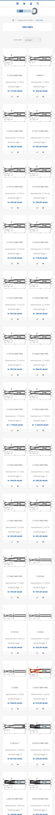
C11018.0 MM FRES (40, 298)
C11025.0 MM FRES (40, 409)
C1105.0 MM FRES (40, 465)
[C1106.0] (15, 505)
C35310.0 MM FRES (40, 743)
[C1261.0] (40, 672)
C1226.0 (40, 632)
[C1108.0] (15, 561)
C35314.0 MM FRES (40, 799)
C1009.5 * (40, 75)
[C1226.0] (40, 617)
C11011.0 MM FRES (40, 131)
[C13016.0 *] (15, 728)
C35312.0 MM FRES (15, 799)
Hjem (13, 20)
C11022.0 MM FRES (15, 409)
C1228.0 (15, 687)
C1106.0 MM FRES (14, 520)
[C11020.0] (40, 338)
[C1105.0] (40, 450)
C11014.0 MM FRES (40, 186)
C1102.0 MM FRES (14, 75)
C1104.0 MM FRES (14, 465)
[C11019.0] (15, 338)
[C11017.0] (15, 283)
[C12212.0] (15, 617)
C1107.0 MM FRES (40, 520)
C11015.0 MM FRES (15, 242)
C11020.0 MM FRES (40, 353)
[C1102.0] (15, 60)
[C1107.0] (40, 505)
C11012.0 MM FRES (15, 186)
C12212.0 (15, 632)
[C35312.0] (15, 784)
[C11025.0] (40, 394)
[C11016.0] (40, 227)
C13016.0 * (14, 743)
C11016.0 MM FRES (40, 242)
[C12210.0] (40, 561)
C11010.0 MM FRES (15, 131)
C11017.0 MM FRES (15, 298)
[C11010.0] (15, 116)
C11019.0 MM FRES (15, 353)
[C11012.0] (15, 172)
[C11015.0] (15, 227)
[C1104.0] (15, 450)
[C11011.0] (40, 116)
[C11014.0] (40, 172)
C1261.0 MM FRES (40, 687)
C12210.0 (40, 576)
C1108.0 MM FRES (14, 576)
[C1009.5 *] (40, 60)
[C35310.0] (40, 728)
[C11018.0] (40, 283)
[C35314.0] (40, 784)
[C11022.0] (15, 394)
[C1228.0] (15, 672)
